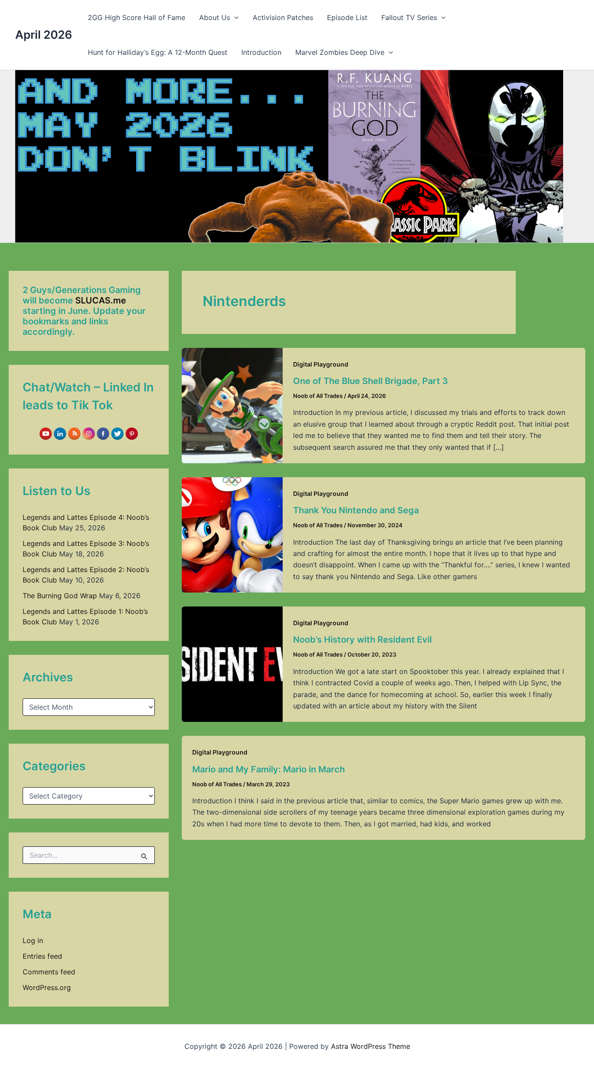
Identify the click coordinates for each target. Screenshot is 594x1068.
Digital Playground (320, 364)
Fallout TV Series (409, 17)
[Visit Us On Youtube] (45, 433)
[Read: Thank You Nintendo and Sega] (232, 534)
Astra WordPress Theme (370, 1046)
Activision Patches (283, 17)
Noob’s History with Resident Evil (362, 639)
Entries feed (42, 956)
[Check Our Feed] (74, 433)
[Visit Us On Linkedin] (60, 433)
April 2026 (43, 34)
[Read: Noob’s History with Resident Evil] (232, 663)
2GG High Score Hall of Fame (136, 17)
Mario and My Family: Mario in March (268, 769)
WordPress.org (47, 987)
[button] (234, 17)
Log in (33, 940)
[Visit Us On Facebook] (103, 433)
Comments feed (49, 971)
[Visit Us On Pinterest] (131, 433)
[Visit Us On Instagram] (88, 433)
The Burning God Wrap (60, 595)
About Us (214, 17)
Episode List (347, 17)
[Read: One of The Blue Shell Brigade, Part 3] (232, 405)
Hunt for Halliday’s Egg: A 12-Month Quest (157, 52)
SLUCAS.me (100, 300)
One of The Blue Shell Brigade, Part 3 (370, 381)
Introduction (261, 52)
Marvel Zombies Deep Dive (339, 52)
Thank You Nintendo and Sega (356, 510)
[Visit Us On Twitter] (117, 433)
